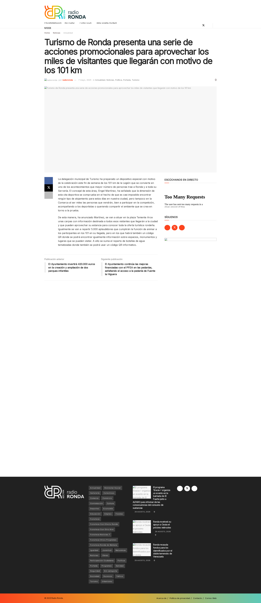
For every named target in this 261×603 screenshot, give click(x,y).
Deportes (94, 509)
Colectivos (109, 493)
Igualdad (94, 550)
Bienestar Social (113, 488)
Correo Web (211, 598)
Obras (105, 555)
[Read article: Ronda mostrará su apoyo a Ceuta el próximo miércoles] (142, 526)
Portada (127, 80)
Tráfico (119, 576)
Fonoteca (95, 519)
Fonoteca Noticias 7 (100, 535)
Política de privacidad (180, 598)
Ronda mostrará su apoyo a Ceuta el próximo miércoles (162, 524)
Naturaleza (121, 550)
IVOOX (47, 28)
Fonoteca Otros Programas (103, 540)
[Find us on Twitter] (203, 25)
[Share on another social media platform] (48, 195)
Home (47, 33)
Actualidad (68, 33)
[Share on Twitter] (48, 188)
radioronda (67, 80)
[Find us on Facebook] (198, 25)
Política (118, 80)
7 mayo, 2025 (84, 80)
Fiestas (119, 514)
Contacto (197, 598)
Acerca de (161, 598)
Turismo (135, 80)
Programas (107, 566)
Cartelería (95, 493)
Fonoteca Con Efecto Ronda (104, 524)
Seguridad (95, 571)
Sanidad (120, 566)
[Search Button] (215, 25)
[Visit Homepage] (65, 11)
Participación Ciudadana (102, 560)
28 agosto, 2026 (142, 512)
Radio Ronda (57, 598)
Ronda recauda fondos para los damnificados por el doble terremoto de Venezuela (162, 550)
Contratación (96, 503)
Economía (108, 509)
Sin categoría (110, 571)
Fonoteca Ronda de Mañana (103, 545)
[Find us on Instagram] (208, 25)
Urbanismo (107, 581)
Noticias (56, 33)
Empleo (108, 514)
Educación (95, 514)
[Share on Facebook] (48, 180)
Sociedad (94, 576)
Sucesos (107, 576)
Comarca (94, 498)
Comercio (107, 498)
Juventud (106, 550)
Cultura (110, 503)
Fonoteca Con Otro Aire (102, 529)
